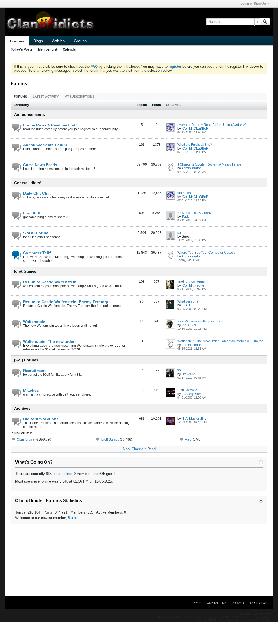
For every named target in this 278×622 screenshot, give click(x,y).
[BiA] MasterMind (194, 419)
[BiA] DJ (187, 305)
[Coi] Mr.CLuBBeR (195, 128)
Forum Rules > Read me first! (50, 125)
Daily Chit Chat (37, 193)
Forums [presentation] (20, 96)
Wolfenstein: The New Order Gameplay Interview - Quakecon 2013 (226, 341)
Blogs (38, 41)
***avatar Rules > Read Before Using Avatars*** (212, 125)
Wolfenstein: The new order (48, 341)
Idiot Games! (26, 271)
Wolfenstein (34, 321)
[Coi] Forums (26, 360)
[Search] (265, 21)
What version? (187, 301)
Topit (185, 217)
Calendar (70, 49)
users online (62, 474)
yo (179, 370)
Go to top (258, 602)
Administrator (191, 168)
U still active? (187, 390)
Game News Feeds (40, 165)
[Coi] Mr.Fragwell (194, 285)
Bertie (72, 518)
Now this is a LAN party (194, 213)
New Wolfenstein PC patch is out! (201, 321)
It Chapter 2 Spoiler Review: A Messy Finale (209, 164)
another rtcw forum (191, 282)
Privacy (238, 602)
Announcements (29, 114)
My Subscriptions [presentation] (79, 96)
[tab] (20, 96)
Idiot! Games (110, 439)
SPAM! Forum (35, 233)
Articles (58, 41)
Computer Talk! (37, 253)
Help (197, 602)
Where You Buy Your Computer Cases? (206, 252)
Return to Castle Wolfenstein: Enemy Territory (65, 302)
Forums (17, 41)
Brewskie (188, 374)
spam (181, 233)
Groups (80, 41)
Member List (47, 49)
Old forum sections (41, 419)
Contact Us (216, 602)
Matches (31, 390)
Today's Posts (22, 49)
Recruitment (34, 370)
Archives (22, 408)
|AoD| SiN (189, 325)
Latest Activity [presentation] (46, 96)
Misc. (188, 439)
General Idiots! (28, 183)
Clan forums (26, 439)
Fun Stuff (31, 213)
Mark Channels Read (139, 449)
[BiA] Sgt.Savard (194, 394)
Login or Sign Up (253, 3)
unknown (184, 193)
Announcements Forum (45, 145)
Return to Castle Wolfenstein (50, 282)
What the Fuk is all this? (194, 145)
